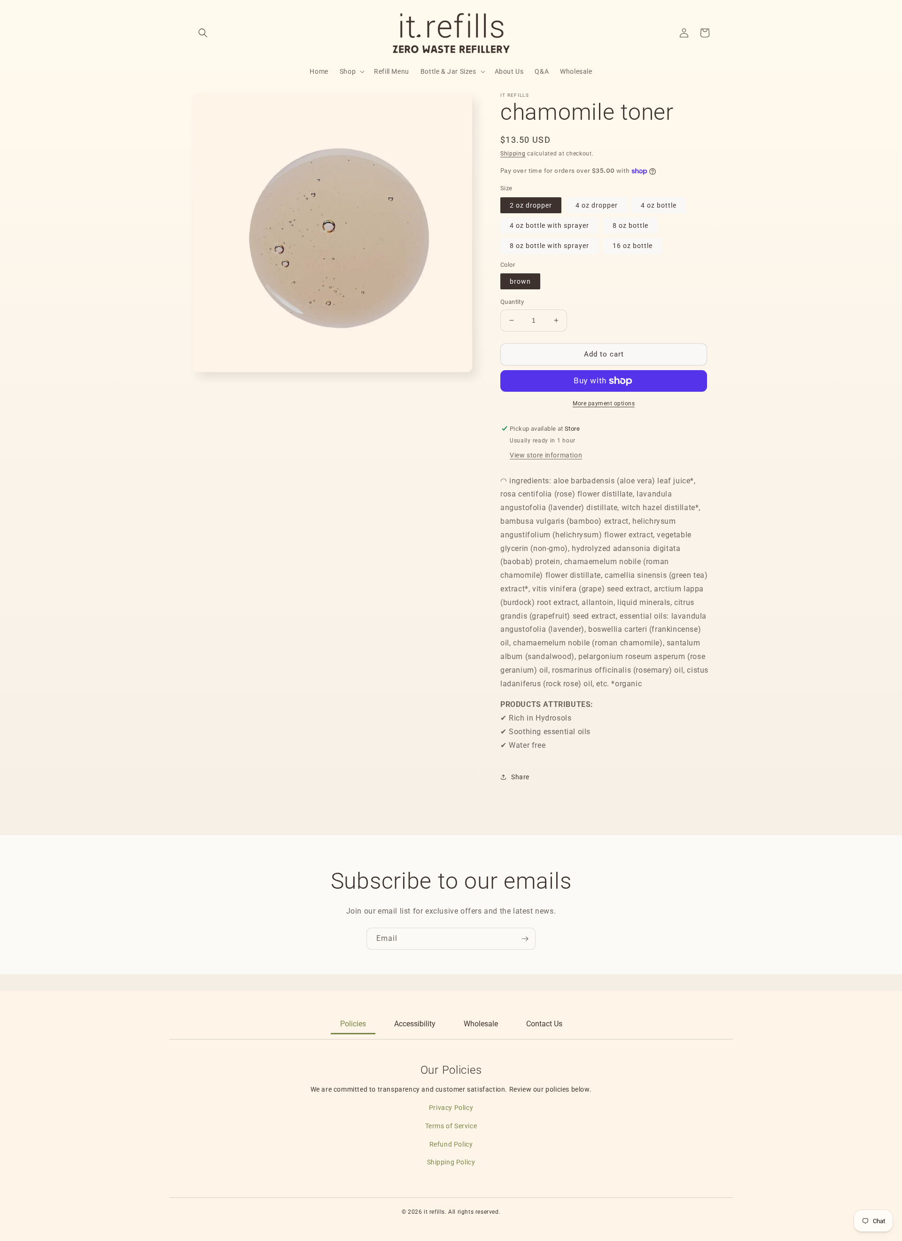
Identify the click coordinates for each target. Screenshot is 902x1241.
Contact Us (544, 1023)
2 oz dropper (531, 205)
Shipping (513, 153)
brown (520, 281)
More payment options (604, 403)
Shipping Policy (451, 1162)
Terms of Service (451, 1126)
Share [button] (520, 777)
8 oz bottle (630, 225)
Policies (353, 1023)
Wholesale (481, 1023)
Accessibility (414, 1023)
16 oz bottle (633, 245)
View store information (546, 455)
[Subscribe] (524, 939)
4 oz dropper (596, 205)
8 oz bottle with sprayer (549, 245)
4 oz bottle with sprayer (549, 225)
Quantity (512, 301)
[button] (203, 33)
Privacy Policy (451, 1107)
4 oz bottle (658, 205)
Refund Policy (451, 1144)
